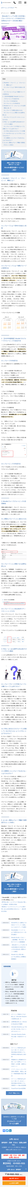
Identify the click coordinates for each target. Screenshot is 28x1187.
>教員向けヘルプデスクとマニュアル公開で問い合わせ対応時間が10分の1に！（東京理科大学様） (13, 909)
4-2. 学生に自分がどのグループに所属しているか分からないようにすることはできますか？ (14, 133)
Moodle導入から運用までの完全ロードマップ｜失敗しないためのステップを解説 (19, 925)
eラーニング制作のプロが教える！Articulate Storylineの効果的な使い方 (19, 1016)
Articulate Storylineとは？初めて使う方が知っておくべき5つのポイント (19, 1029)
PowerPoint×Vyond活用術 (18, 1088)
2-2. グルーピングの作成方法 (12, 103)
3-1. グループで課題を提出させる (13, 110)
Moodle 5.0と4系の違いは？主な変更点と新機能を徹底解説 (18, 957)
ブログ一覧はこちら (14, 1093)
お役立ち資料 (15, 1183)
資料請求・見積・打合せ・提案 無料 (14, 1156)
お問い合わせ (15, 1178)
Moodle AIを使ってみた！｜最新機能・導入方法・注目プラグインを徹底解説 (18, 940)
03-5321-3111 (19, 1163)
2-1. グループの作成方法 (10, 101)
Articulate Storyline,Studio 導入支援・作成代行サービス (18, 1036)
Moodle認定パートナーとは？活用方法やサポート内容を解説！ (18, 932)
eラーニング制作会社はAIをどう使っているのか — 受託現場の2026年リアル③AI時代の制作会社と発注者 (18, 1052)
